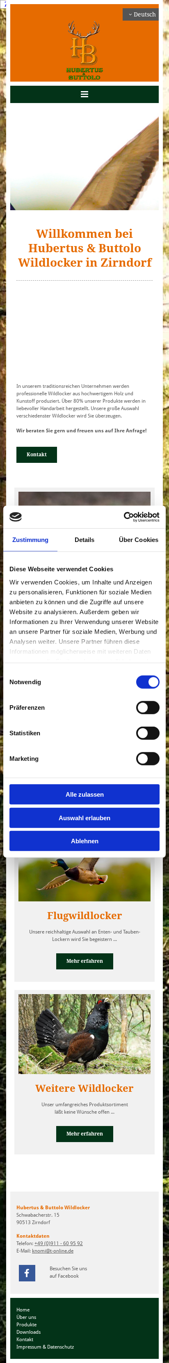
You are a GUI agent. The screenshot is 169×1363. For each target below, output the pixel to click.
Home (23, 1310)
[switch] (148, 707)
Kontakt (24, 1339)
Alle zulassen (85, 794)
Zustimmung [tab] (30, 539)
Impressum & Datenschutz (45, 1347)
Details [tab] (85, 539)
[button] (84, 94)
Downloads (28, 1332)
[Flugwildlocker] (84, 859)
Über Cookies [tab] (138, 539)
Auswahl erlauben (84, 817)
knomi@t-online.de (52, 1251)
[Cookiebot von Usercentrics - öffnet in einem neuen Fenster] (124, 516)
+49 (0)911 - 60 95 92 (58, 1243)
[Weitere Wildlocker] (84, 1032)
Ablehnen (84, 841)
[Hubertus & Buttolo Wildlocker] (84, 50)
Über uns (26, 1317)
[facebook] (27, 1273)
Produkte (26, 1325)
